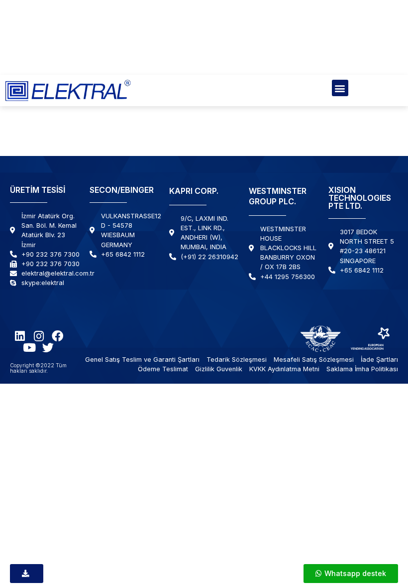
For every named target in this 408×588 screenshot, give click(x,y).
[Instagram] (38, 336)
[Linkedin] (19, 336)
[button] (340, 88)
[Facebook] (57, 336)
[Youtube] (29, 347)
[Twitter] (48, 347)
